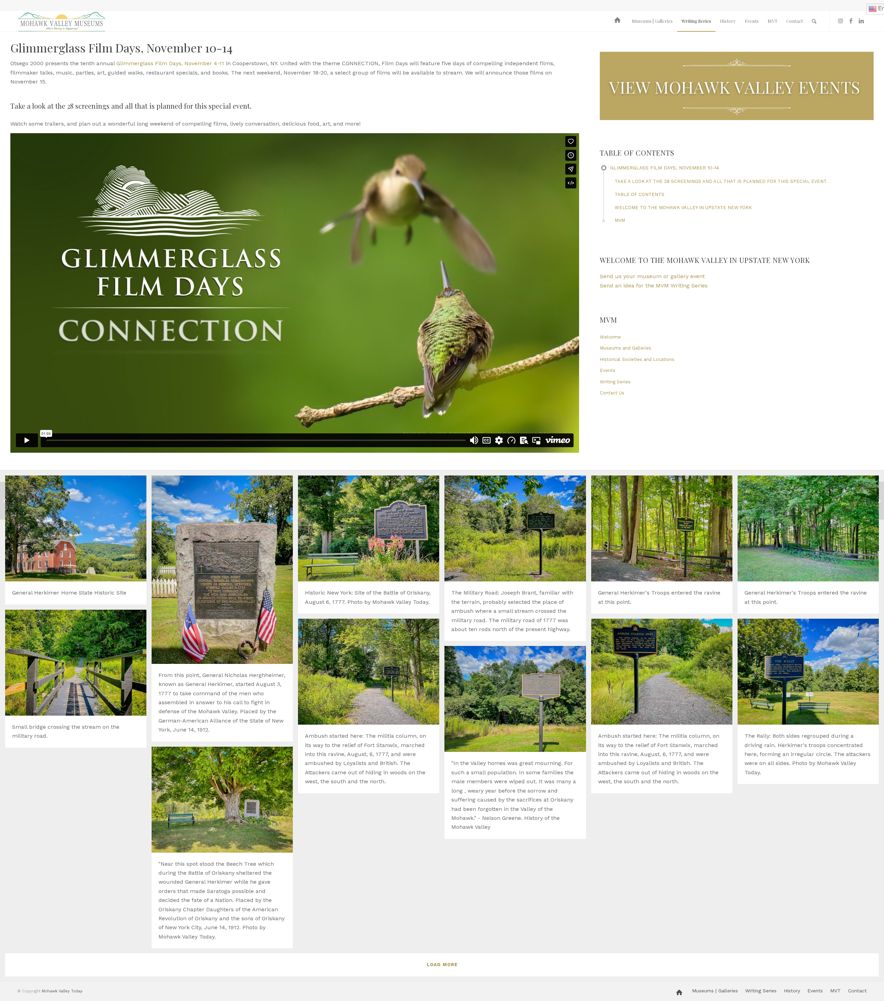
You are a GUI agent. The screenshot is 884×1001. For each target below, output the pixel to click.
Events (607, 370)
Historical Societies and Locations (637, 359)
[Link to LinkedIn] (861, 21)
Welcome (610, 337)
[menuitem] (618, 21)
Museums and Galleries (625, 348)
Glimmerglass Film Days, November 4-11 (170, 63)
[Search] (814, 21)
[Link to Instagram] (840, 21)
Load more (442, 964)
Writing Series (615, 381)
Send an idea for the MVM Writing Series (654, 285)
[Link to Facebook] (851, 21)
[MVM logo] (61, 21)
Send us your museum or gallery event (652, 276)
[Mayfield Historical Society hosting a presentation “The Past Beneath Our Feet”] (5, 501)
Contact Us (612, 392)
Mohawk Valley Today (62, 991)
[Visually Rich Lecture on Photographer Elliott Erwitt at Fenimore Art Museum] (878, 501)
